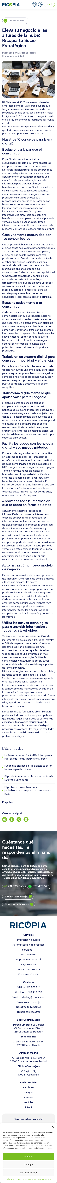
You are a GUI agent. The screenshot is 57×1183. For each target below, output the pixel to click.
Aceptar (28, 1156)
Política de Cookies (13, 1179)
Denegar (28, 1164)
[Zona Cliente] (40, 4)
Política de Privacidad (32, 1179)
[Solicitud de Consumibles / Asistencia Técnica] (34, 4)
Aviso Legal (46, 1179)
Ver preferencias (28, 1172)
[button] (52, 1126)
